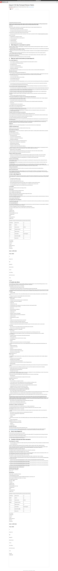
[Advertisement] (4, 38)
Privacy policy (30, 570)
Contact (34, 570)
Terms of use (27, 570)
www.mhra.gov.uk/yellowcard (14, 429)
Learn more (37, 0)
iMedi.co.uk (5, 2)
